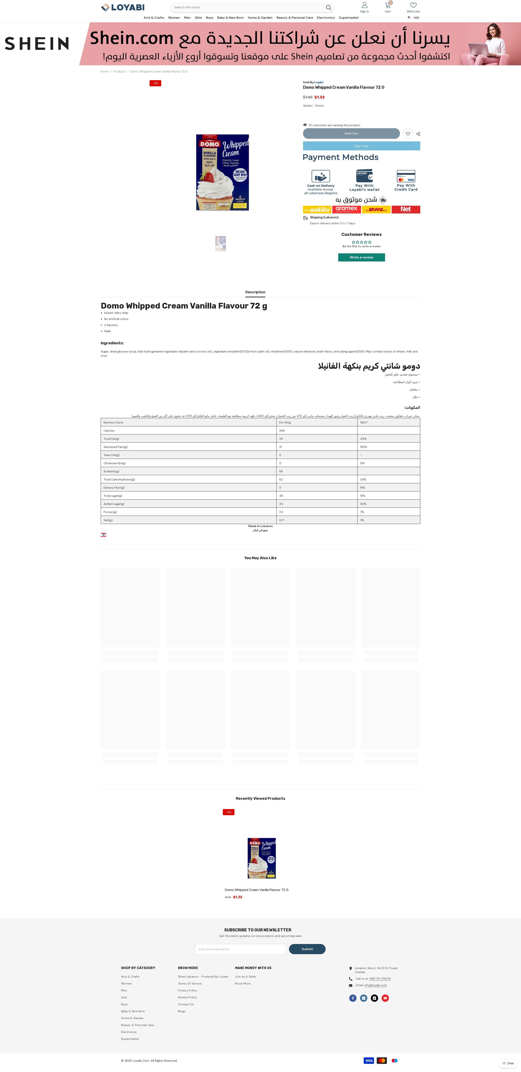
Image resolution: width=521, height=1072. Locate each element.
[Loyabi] (260, 43)
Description (255, 292)
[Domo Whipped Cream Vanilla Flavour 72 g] (260, 846)
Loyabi (318, 82)
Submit (307, 949)
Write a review (361, 257)
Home (105, 71)
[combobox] (247, 7)
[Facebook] (353, 998)
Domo (319, 105)
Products (119, 71)
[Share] (416, 134)
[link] (130, 652)
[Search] (252, 7)
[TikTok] (374, 998)
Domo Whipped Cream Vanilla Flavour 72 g (256, 890)
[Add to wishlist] (408, 134)
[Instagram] (364, 998)
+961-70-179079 (380, 978)
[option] (260, 43)
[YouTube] (385, 998)
